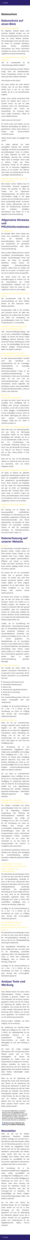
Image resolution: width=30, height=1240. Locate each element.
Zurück (5, 3)
